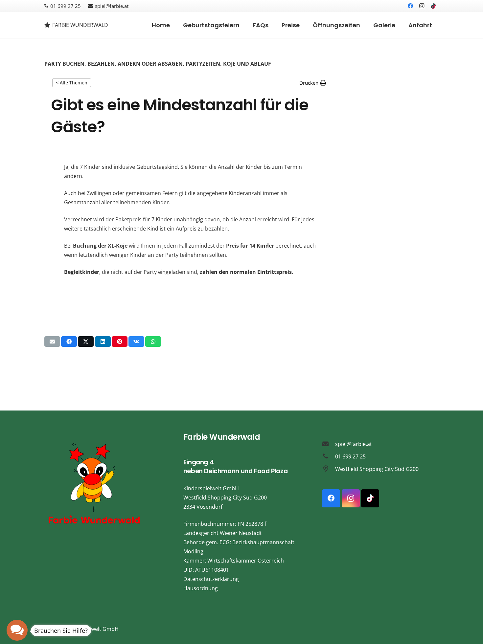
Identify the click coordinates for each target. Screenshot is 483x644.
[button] (312, 82)
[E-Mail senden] (52, 341)
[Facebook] (410, 6)
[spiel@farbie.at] (328, 444)
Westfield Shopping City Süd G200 (377, 469)
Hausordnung (200, 588)
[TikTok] (433, 6)
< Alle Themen (71, 82)
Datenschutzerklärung (211, 579)
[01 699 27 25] (328, 456)
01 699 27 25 (350, 456)
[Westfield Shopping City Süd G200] (328, 469)
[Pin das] (119, 341)
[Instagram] (422, 6)
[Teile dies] (69, 341)
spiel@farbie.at (353, 444)
